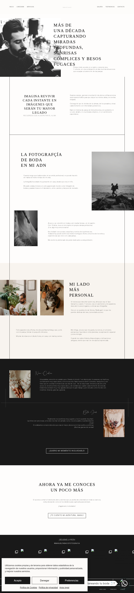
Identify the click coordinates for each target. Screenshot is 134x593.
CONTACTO (103, 582)
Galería (100, 7)
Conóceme (20, 7)
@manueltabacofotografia (67, 543)
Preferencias (71, 580)
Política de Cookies (28, 587)
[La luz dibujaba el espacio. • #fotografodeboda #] (102, 560)
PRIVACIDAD (113, 589)
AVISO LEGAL (102, 589)
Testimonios (110, 7)
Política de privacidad (48, 587)
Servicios (30, 7)
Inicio (11, 7)
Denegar (44, 580)
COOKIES (122, 589)
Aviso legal (64, 587)
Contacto (121, 7)
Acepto (17, 580)
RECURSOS (91, 582)
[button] (124, 583)
